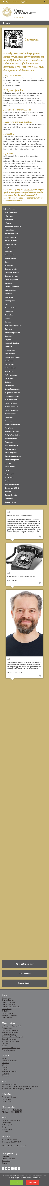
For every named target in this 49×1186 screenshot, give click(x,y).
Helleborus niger (10, 350)
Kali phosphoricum (11, 375)
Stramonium (9, 477)
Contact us (15, 2)
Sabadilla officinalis (11, 453)
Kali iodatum (9, 371)
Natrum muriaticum (11, 407)
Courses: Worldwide (8, 1004)
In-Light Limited (7, 1101)
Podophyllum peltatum (12, 435)
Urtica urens (9, 499)
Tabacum (8, 491)
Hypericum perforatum (12, 357)
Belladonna (8, 251)
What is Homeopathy (24, 963)
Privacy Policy (6, 1161)
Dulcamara (8, 322)
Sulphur (7, 481)
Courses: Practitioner (9, 1002)
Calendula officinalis (11, 280)
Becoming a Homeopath (10, 1032)
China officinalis (10, 301)
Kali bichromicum (10, 368)
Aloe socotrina (9, 219)
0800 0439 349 (17, 1110)
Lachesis (8, 382)
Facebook (3, 1168)
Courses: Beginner (8, 1000)
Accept (16, 1182)
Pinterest (12, 1168)
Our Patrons (6, 1043)
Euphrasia (8, 329)
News (4, 1081)
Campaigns (5, 1074)
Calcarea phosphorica (12, 272)
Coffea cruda (9, 311)
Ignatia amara (9, 361)
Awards (4, 1046)
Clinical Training (7, 1009)
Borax (7, 262)
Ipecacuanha (9, 364)
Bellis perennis (9, 255)
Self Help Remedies (9, 209)
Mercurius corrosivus (12, 396)
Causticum (8, 294)
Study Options (6, 998)
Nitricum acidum (10, 414)
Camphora (8, 283)
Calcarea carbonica (11, 269)
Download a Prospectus (9, 1015)
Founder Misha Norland (9, 1060)
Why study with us (8, 1023)
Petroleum (8, 421)
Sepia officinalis (10, 467)
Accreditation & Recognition (11, 1048)
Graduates (5, 1076)
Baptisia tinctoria (10, 244)
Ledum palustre (10, 386)
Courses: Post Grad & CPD (11, 1006)
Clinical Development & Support (12, 1037)
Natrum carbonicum (11, 403)
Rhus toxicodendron (11, 445)
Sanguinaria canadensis (13, 456)
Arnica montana (10, 237)
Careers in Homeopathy (9, 1039)
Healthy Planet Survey (9, 1071)
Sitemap (4, 1163)
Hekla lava (8, 347)
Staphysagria (9, 474)
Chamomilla (9, 297)
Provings (5, 1067)
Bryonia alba (9, 265)
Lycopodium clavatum (12, 389)
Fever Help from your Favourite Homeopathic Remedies (20, 1086)
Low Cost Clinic (24, 983)
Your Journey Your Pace (10, 1030)
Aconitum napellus (11, 212)
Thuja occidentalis (11, 495)
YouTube (9, 1168)
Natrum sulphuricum (12, 410)
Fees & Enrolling (7, 1013)
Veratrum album (10, 502)
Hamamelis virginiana (12, 343)
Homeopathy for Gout (9, 1084)
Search (45, 2)
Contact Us (5, 1156)
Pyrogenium (9, 442)
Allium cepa (9, 216)
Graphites (8, 340)
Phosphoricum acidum (12, 424)
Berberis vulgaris (10, 258)
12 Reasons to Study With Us (11, 1026)
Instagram (15, 1168)
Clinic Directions (24, 973)
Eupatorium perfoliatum (13, 325)
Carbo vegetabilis (10, 290)
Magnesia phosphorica (12, 393)
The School (5, 1055)
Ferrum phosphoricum (12, 332)
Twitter (6, 1168)
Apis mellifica (9, 230)
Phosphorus (9, 428)
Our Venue (5, 1063)
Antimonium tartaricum (13, 227)
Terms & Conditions (8, 1159)
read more (36, 1178)
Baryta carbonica (10, 248)
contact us (28, 189)
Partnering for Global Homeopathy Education (16, 1089)
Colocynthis (9, 315)
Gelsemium (8, 336)
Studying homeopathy (9, 1035)
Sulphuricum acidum (12, 484)
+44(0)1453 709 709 (15, 1112)
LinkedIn (19, 1168)
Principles (5, 1069)
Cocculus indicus (10, 308)
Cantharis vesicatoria (12, 287)
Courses (4, 995)
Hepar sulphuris (10, 354)
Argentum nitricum (11, 234)
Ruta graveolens (10, 449)
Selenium (8, 463)
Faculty (4, 1058)
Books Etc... (6, 1011)
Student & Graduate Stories (11, 1041)
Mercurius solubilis (11, 400)
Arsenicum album (11, 241)
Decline (32, 1182)
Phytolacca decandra (12, 431)
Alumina (8, 223)
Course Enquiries (7, 1017)
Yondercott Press (7, 1099)
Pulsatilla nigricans (11, 438)
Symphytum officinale (12, 488)
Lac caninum (9, 378)
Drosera (7, 318)
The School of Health (9, 1097)
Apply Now (24, 2)
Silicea (7, 470)
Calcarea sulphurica (11, 276)
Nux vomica (9, 417)
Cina (6, 304)
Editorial (4, 1065)
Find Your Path (7, 1028)
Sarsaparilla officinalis (12, 460)
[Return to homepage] (3, 2)
